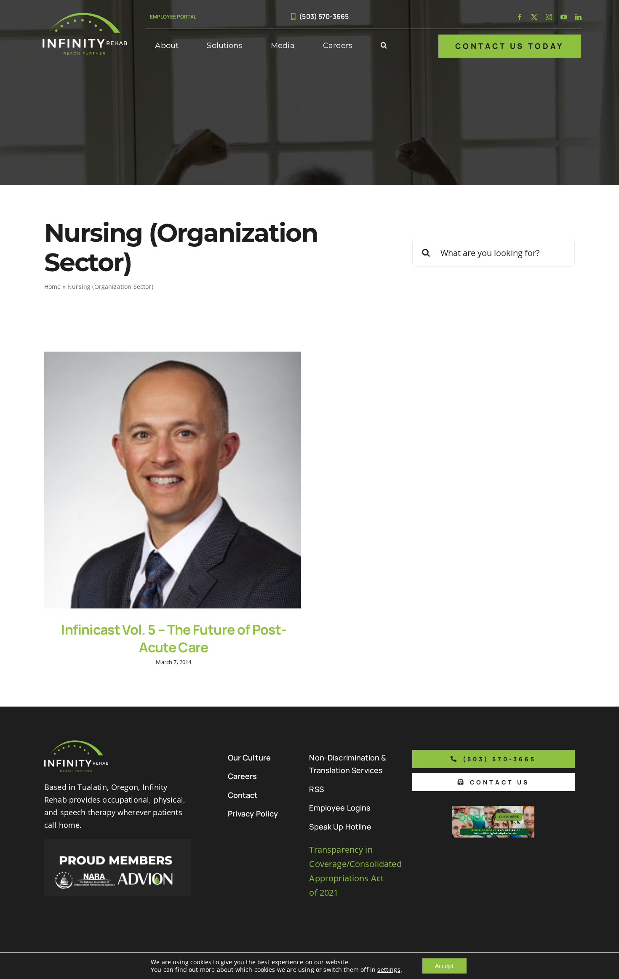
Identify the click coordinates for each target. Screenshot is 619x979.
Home (52, 287)
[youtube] (563, 17)
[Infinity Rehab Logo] (85, 16)
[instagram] (549, 17)
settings (388, 970)
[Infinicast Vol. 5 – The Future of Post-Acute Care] (172, 480)
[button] (383, 46)
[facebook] (519, 17)
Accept (444, 966)
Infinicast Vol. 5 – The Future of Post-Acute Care (173, 638)
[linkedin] (578, 17)
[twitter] (534, 17)
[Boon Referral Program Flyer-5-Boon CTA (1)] (493, 810)
